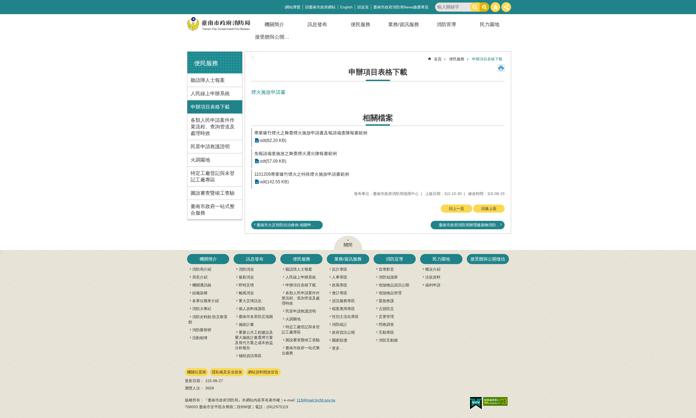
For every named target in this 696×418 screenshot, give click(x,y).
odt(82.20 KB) (273, 140)
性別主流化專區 (345, 316)
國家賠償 (339, 340)
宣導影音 (386, 269)
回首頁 (363, 7)
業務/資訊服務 (403, 24)
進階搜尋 (484, 7)
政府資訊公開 (343, 332)
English (346, 7)
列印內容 (501, 68)
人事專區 (339, 277)
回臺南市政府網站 (320, 7)
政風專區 (339, 285)
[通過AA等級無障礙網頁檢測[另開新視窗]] (495, 401)
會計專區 (339, 293)
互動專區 (386, 332)
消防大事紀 (201, 308)
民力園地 (489, 24)
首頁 (438, 59)
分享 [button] (506, 7)
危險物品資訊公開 (394, 285)
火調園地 (200, 160)
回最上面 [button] (488, 208)
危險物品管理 (390, 293)
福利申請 (432, 285)
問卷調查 (386, 324)
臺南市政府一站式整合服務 (213, 210)
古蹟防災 (386, 308)
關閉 (348, 245)
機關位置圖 (196, 372)
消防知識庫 (388, 277)
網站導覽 (292, 7)
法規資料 (432, 277)
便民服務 (360, 24)
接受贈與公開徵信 (274, 37)
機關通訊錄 (201, 285)
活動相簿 (199, 338)
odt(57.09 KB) (273, 161)
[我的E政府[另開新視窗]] (476, 403)
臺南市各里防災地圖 (256, 316)
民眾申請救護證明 (210, 146)
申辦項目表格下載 (210, 107)
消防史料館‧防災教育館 (208, 319)
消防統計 (339, 324)
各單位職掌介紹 (205, 301)
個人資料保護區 (252, 308)
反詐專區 (339, 269)
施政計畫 (246, 324)
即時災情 (246, 285)
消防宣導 (446, 24)
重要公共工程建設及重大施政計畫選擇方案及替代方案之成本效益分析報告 (254, 340)
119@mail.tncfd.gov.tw (316, 400)
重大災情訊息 (250, 301)
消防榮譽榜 (201, 330)
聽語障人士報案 (208, 80)
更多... (337, 348)
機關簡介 (274, 24)
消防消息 (246, 269)
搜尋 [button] (475, 7)
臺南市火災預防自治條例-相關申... (286, 225)
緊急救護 (386, 301)
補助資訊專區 (250, 356)
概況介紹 (432, 269)
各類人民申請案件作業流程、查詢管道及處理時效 (213, 126)
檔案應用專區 (343, 308)
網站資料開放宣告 (263, 372)
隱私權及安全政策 (227, 372)
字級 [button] (495, 7)
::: (186, 53)
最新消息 (246, 277)
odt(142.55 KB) (274, 181)
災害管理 (386, 316)
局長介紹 (199, 277)
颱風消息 (246, 293)
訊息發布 (317, 24)
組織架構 (199, 293)
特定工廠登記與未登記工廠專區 (213, 176)
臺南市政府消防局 (219, 24)
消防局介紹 (201, 269)
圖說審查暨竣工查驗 (213, 193)
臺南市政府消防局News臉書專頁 (400, 7)
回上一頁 (456, 208)
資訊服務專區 (343, 301)
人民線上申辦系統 (210, 93)
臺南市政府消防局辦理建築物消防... (469, 225)
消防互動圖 (388, 340)
